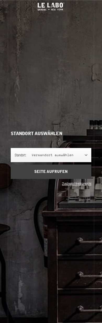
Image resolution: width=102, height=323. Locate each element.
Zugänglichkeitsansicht (76, 184)
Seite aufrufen (51, 172)
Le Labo (51, 6)
